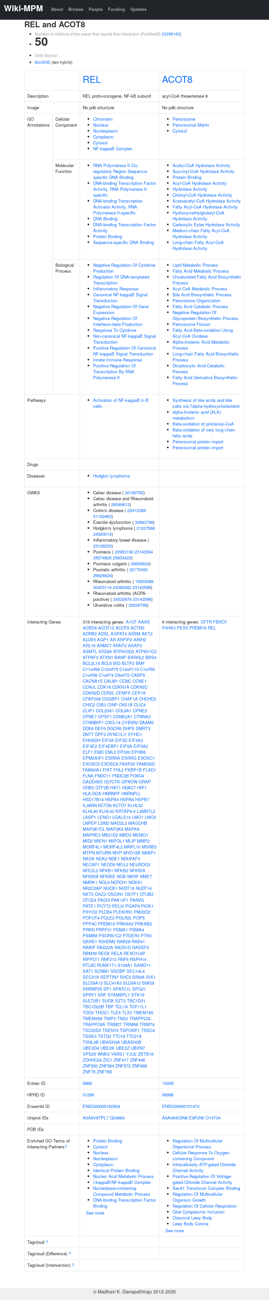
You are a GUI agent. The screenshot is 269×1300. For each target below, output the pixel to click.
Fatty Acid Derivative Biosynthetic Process (205, 380)
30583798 (144, 522)
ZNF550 (90, 1066)
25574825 (102, 557)
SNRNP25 (92, 989)
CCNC (125, 681)
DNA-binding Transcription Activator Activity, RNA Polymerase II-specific (117, 207)
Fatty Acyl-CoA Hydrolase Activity (205, 207)
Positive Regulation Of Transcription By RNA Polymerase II (114, 371)
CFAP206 (92, 699)
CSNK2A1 (123, 716)
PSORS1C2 (110, 935)
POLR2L (124, 918)
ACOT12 (106, 628)
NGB (121, 876)
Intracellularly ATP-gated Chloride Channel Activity (204, 1167)
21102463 (102, 516)
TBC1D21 (136, 1000)
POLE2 (107, 918)
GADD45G (93, 781)
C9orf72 (122, 675)
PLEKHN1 (123, 912)
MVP (117, 852)
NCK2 (101, 858)
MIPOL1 (116, 841)
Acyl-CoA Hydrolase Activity (200, 183)
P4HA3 (169, 628)
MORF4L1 (92, 847)
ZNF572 (123, 1066)
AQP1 (103, 639)
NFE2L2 (90, 870)
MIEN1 (100, 841)
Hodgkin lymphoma (111, 476)
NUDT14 (144, 888)
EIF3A (108, 740)
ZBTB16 (146, 1054)
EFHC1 (135, 734)
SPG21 (139, 989)
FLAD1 (149, 770)
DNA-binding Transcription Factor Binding (124, 1203)
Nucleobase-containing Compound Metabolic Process (121, 1191)
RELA (116, 953)
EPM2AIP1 (93, 758)
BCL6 (106, 663)
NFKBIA (137, 870)
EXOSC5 (91, 764)
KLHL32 (135, 805)
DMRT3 (143, 728)
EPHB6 (139, 752)
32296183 (171, 34)
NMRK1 (90, 882)
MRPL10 (132, 847)
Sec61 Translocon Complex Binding (206, 1188)
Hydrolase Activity (190, 189)
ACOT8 (177, 79)
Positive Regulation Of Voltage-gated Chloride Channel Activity (202, 1179)
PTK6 (146, 935)
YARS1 (118, 1054)
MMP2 (143, 841)
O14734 (213, 1118)
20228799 (138, 605)
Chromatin (103, 119)
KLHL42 (106, 811)
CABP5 (138, 675)
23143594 (143, 552)
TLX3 (127, 1012)
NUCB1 (110, 888)
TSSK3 (89, 1036)
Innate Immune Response (117, 359)
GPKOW (129, 781)
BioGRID (43, 62)
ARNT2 (120, 645)
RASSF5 (140, 947)
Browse (75, 9)
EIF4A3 (136, 740)
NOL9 (104, 882)
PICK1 (147, 906)
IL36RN (90, 805)
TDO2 (88, 1012)
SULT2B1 (92, 1000)
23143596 (142, 587)
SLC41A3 (113, 983)
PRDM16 (197, 628)
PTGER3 (131, 935)
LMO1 (137, 817)
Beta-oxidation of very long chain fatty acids (204, 433)
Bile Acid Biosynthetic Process (202, 294)
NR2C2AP (92, 888)
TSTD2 (104, 1036)
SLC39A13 (93, 983)
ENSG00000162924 (101, 1106)
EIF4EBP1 (108, 746)
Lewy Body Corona (190, 1223)
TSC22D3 (92, 1030)
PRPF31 (104, 929)
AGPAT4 (119, 633)
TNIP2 (110, 1018)
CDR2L (107, 693)
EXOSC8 (109, 764)
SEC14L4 (136, 971)
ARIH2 (140, 639)
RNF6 (123, 959)
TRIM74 (147, 1024)
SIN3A (138, 977)
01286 (88, 1095)
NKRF (133, 876)
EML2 (110, 752)
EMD (99, 752)
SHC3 (125, 977)
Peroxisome (184, 119)
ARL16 (89, 645)
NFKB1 (106, 870)
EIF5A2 (141, 746)
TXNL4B (91, 1042)
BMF (140, 663)
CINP (112, 704)
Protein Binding (107, 236)
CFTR (206, 622)
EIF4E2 (90, 746)
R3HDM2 (106, 941)
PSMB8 (90, 935)
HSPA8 (127, 799)
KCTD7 (119, 805)
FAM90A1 (92, 770)
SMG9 (148, 983)
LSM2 (103, 823)
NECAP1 (91, 864)
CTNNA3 (142, 716)
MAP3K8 (114, 829)
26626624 (140, 563)
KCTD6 (105, 805)
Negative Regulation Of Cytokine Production (124, 268)
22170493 (138, 569)
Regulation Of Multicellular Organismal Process (197, 1144)
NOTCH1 (119, 882)
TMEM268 (92, 1018)
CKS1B (126, 704)
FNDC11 (103, 776)
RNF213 (108, 959)
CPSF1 (105, 716)
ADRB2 (90, 633)
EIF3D (121, 740)
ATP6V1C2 (145, 651)
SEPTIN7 (109, 977)
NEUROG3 (140, 864)
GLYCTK (112, 781)
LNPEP (90, 823)
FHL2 (119, 770)
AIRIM (134, 633)
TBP (109, 1006)
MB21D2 (110, 835)
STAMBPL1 (119, 995)
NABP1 (149, 852)
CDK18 (104, 687)
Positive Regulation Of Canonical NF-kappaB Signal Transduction (124, 351)
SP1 (107, 989)
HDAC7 (129, 787)
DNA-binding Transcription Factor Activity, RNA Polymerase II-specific (124, 189)
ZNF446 (137, 1060)
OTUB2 (147, 894)
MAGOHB (137, 823)
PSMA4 (136, 929)
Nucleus (101, 125)
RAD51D (122, 947)
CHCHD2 (147, 699)
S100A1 (125, 965)
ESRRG (128, 758)
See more (95, 1213)
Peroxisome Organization (196, 300)
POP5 (139, 918)
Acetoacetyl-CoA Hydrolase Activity (207, 201)
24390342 (122, 587)
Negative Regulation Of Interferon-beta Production (117, 321)
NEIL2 (122, 864)
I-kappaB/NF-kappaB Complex (122, 1182)
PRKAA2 (125, 923)
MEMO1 (140, 835)
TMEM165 (143, 1012)
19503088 (144, 581)
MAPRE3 (91, 835)
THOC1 (102, 1012)
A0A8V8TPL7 (96, 1118)
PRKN (88, 929)
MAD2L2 (119, 823)
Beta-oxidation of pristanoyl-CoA (203, 424)
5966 (87, 1083)
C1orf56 (90, 675)
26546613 (120, 504)
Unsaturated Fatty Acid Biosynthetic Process (207, 280)
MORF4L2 (113, 847)
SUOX (108, 1000)
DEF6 (100, 728)
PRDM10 (106, 923)
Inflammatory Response (115, 288)
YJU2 (131, 1054)
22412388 (136, 510)
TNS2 (122, 1018)
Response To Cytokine (114, 330)
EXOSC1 (146, 758)
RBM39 (90, 953)
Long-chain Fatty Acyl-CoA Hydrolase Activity (198, 245)
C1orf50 (147, 669)
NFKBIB (90, 876)
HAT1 (115, 787)
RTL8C (89, 965)
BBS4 (150, 657)
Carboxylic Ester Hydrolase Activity (206, 224)
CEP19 (138, 693)
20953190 (124, 552)
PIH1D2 (90, 912)
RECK (104, 953)
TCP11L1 (138, 1006)
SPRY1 (89, 995)
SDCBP (118, 971)
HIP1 (142, 787)
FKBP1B (133, 770)
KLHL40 (90, 811)
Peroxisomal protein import (198, 441)
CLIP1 (88, 710)
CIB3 (101, 704)
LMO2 (150, 817)
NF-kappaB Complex (113, 148)
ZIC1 (107, 1060)
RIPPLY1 (91, 959)
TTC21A (134, 1036)
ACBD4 (90, 628)
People (96, 9)
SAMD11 (142, 965)
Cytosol (100, 142)
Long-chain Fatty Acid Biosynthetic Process (206, 357)
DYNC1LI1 (117, 734)
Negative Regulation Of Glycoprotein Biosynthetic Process (205, 315)
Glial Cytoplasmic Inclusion (198, 1212)
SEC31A (91, 977)
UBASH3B (131, 1042)
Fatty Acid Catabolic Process (200, 306)
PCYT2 (104, 906)
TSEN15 (110, 1030)
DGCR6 (114, 728)
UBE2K (107, 1048)
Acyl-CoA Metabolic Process (200, 288)
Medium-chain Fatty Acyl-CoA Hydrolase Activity (201, 233)
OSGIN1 (115, 894)
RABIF (89, 947)
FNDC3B (120, 776)
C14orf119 (129, 669)
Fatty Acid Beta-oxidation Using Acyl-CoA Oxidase (203, 333)
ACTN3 (137, 628)
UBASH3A (110, 1042)
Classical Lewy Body (192, 1217)
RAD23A (105, 947)
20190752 (134, 492)
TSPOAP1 (130, 1030)
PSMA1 (120, 929)
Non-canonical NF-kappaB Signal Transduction (124, 339)
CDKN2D (91, 693)
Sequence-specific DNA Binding (123, 242)
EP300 (123, 752)
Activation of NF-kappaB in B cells (121, 403)
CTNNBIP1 (93, 722)
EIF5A (126, 746)
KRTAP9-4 (125, 811)
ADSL (103, 633)
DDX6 (88, 728)
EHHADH (91, 740)
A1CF (131, 622)
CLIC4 (140, 704)
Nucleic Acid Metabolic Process (123, 1176)
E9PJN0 (196, 1118)
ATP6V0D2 (123, 651)
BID (116, 663)
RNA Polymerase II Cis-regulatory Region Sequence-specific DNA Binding (120, 171)
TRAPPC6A (94, 1024)
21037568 (145, 528)
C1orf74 (106, 675)
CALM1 (111, 681)
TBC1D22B (93, 1006)
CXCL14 (112, 722)
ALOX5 (89, 639)
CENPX (123, 693)
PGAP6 (132, 906)
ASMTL (90, 651)
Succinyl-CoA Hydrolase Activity (204, 171)
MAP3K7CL (94, 829)
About (57, 9)
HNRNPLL (131, 793)
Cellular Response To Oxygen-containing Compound (201, 1155)
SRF (102, 995)
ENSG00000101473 (180, 1106)
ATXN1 (106, 657)
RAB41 (138, 941)
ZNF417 (121, 1060)
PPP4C (90, 923)
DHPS (128, 728)
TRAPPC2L (140, 1018)
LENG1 (104, 817)
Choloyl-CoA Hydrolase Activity (202, 195)
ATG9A (105, 651)
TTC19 (119, 1036)
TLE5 (116, 1012)
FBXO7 (220, 622)
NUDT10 (126, 888)
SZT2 (120, 1000)
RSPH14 (138, 959)
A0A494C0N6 (175, 1118)
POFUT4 (91, 918)
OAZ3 (100, 894)
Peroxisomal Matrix (191, 125)
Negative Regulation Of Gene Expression (121, 309)
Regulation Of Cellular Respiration (205, 1206)
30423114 (102, 587)
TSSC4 (148, 1030)
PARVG (137, 900)
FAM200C (145, 764)
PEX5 (182, 628)
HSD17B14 (93, 799)
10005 (168, 1083)
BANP (120, 657)
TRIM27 (114, 1024)
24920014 (102, 534)
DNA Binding (105, 218)
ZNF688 (139, 1066)
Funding (116, 9)
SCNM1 (101, 971)
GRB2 (88, 787)
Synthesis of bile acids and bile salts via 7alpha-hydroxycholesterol (206, 403)
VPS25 (89, 1054)
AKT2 (147, 633)
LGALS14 (122, 817)
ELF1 (88, 752)
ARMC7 (104, 645)
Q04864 (117, 1118)
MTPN (89, 852)
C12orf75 (109, 669)
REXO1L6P (134, 953)
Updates (138, 9)
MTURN (103, 852)
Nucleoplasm (105, 131)
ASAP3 (135, 645)
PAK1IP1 (120, 900)
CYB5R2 (130, 722)
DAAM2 (146, 722)
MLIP (131, 841)
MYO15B (131, 852)
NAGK (89, 858)
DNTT (88, 734)
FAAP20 (127, 764)
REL (92, 79)
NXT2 (88, 894)
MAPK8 (132, 829)
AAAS (144, 622)
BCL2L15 (91, 663)
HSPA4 (112, 799)
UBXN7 (138, 1048)
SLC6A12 (132, 983)
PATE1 (89, 906)
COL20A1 (105, 710)
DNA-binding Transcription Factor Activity (124, 227)
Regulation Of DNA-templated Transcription (121, 280)
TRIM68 (130, 1024)
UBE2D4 (91, 1048)
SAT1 (88, 971)
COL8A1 (123, 710)
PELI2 (118, 906)
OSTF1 (131, 894)
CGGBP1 (111, 699)
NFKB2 (121, 870)
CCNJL (89, 687)
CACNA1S (93, 681)
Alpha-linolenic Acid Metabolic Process (201, 345)
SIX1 (150, 977)
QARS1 (90, 941)
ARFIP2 (124, 639)
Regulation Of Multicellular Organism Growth (197, 1197)
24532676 (122, 599)
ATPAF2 (90, 657)
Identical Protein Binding (116, 1170)
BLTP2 (128, 663)
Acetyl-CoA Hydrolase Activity (201, 165)
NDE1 (114, 858)
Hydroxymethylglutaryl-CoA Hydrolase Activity (198, 215)
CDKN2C (139, 687)
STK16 (137, 995)
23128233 (102, 546)
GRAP (145, 781)
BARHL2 (136, 657)
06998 (168, 1095)
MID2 (88, 841)
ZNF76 (89, 1071)
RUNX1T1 (106, 965)
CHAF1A (129, 699)
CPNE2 (140, 710)
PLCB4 (105, 912)
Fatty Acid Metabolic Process (201, 271)
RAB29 (123, 941)
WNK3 (103, 1054)
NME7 (146, 876)
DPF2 (100, 734)
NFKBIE (107, 876)
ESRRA (112, 758)
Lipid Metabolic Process (195, 265)
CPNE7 (90, 716)
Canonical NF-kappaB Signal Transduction (120, 297)
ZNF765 (104, 1071)
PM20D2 (142, 912)
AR (113, 639)
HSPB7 (142, 799)
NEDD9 (108, 864)
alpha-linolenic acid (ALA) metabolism (197, 415)
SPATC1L (122, 989)
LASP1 (89, 817)
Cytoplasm (103, 137)
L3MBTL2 (146, 811)
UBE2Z (123, 1048)
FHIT (107, 770)
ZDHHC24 (92, 1060)
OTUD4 (89, 900)
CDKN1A (120, 687)
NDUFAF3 (130, 858)
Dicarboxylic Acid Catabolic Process (199, 368)
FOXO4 (137, 776)
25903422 (122, 557)
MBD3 (125, 835)
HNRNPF (111, 793)
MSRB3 (149, 847)
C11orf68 (91, 669)
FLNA (88, 776)
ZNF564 (106, 1066)
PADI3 (104, 900)
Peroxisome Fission (191, 324)
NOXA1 (136, 882)
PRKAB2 (143, 923)
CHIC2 (89, 704)
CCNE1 (140, 681)
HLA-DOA (92, 793)
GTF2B (102, 787)
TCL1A (121, 1006)
